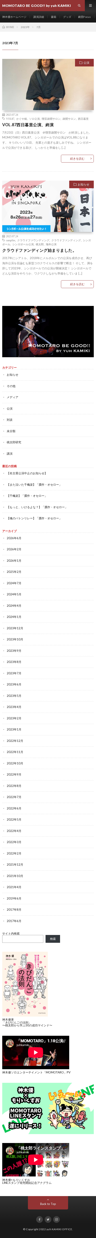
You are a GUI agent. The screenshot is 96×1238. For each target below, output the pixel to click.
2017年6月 (14, 921)
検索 (53, 939)
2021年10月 (15, 876)
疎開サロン (69, 118)
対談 (10, 419)
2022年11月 (15, 752)
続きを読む (77, 158)
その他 (11, 386)
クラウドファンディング (66, 240)
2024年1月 (14, 617)
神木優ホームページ (14, 17)
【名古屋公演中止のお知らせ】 (27, 473)
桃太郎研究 (14, 442)
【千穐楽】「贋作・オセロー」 (27, 495)
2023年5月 (14, 695)
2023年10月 (15, 639)
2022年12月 (15, 741)
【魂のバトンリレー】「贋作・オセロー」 (34, 518)
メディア (12, 397)
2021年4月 (14, 887)
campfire (10, 240)
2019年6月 (14, 898)
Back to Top (48, 1204)
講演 (10, 453)
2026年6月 (14, 538)
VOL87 (10, 118)
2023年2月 (14, 718)
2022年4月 (14, 831)
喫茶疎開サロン (51, 118)
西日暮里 (83, 118)
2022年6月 (14, 808)
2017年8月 (14, 909)
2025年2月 (14, 572)
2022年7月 (14, 797)
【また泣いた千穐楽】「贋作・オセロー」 (34, 484)
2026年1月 (14, 560)
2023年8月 (14, 662)
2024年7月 (14, 583)
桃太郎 (40, 244)
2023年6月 (14, 684)
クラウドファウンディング (33, 240)
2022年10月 (15, 763)
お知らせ (83, 184)
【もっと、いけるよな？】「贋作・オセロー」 (37, 507)
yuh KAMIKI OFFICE (59, 1229)
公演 (86, 62)
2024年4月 (14, 605)
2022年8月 (14, 786)
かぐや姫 (21, 118)
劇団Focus (84, 17)
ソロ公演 (34, 118)
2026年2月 (14, 549)
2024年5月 (14, 594)
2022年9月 (14, 774)
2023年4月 (14, 707)
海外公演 (51, 244)
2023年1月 (14, 729)
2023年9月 (14, 650)
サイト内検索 (11, 933)
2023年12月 (15, 628)
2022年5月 (14, 819)
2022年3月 (14, 842)
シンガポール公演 (23, 244)
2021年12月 (15, 864)
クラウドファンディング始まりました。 (39, 250)
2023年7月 (14, 673)
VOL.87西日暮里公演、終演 (28, 124)
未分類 (11, 431)
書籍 (53, 17)
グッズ (67, 17)
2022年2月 (14, 853)
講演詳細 (38, 17)
